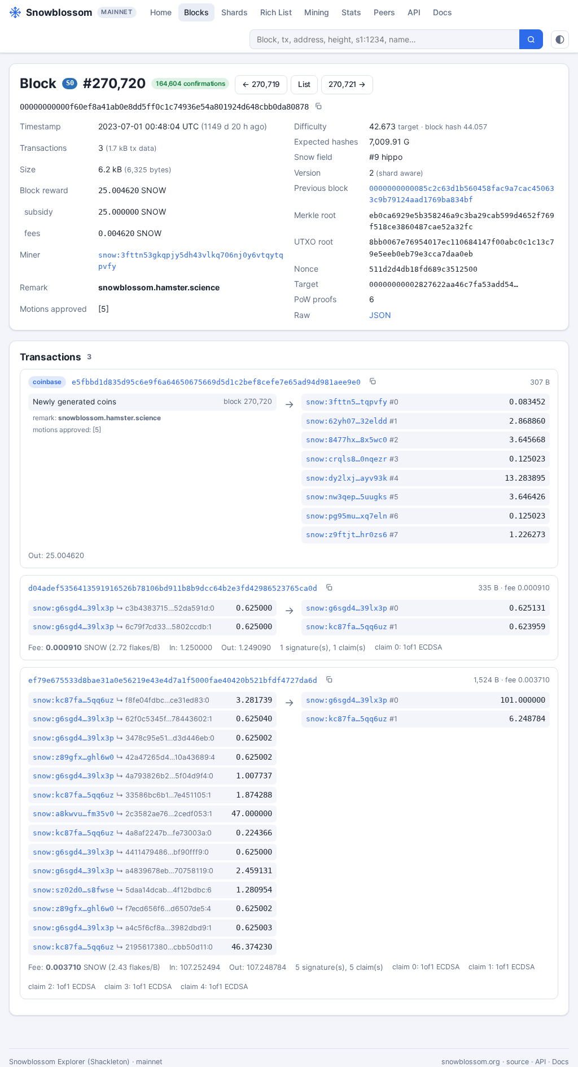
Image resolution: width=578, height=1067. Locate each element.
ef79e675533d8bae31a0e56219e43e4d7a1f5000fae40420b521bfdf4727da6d (172, 680)
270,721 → (347, 84)
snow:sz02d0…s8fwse (73, 890)
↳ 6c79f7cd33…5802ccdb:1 (164, 626)
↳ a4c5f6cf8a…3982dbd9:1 (164, 928)
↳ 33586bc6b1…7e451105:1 (163, 795)
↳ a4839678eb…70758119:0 (164, 870)
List (304, 84)
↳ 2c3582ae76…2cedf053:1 (164, 813)
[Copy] (318, 107)
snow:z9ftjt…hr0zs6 (346, 534)
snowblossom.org (470, 1061)
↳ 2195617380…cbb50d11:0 (164, 947)
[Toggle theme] (560, 40)
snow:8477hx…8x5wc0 (346, 439)
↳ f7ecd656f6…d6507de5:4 (163, 908)
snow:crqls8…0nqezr (346, 459)
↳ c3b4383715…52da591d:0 (165, 608)
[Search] (531, 39)
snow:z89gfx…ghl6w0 (73, 757)
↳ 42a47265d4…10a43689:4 (165, 757)
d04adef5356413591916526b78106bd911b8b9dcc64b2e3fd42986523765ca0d (172, 588)
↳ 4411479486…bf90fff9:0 (162, 852)
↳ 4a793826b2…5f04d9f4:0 (164, 776)
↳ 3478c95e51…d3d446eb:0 (165, 738)
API (414, 12)
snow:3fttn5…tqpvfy (346, 402)
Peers (384, 12)
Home (161, 12)
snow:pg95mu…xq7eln (346, 516)
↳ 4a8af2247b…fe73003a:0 (164, 833)
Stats (351, 12)
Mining (316, 12)
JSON (380, 315)
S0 (70, 83)
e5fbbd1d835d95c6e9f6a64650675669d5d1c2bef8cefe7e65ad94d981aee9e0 (216, 382)
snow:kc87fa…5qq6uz (346, 626)
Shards (234, 12)
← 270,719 (261, 84)
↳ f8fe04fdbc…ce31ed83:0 (162, 700)
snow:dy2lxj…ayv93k (346, 478)
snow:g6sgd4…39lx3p (73, 608)
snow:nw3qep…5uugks (346, 497)
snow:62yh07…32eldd (346, 421)
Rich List (276, 12)
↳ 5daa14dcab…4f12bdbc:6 (164, 890)
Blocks (196, 12)
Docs (442, 12)
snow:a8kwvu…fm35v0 (73, 813)
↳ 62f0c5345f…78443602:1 (164, 719)
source (517, 1061)
